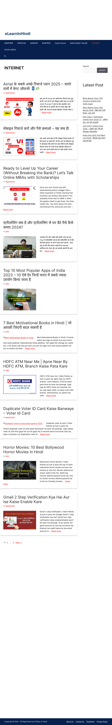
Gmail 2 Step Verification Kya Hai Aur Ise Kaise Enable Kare (36, 499)
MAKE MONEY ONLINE (78, 43)
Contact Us (80, 722)
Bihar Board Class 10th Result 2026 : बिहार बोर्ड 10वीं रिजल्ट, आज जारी (94, 110)
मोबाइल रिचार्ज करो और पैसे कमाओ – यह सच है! (36, 128)
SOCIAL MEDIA (10, 50)
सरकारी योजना (46, 43)
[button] (5, 56)
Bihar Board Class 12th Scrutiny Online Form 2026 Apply (93, 101)
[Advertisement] (20, 632)
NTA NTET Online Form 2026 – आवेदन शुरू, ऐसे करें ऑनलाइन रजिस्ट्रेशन (93, 129)
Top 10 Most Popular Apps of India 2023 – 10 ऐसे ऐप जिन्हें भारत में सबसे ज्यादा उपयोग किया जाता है (34, 275)
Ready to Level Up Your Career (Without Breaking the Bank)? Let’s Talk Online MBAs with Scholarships (38, 173)
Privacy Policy (102, 722)
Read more (47, 112)
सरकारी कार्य (34, 43)
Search (86, 66)
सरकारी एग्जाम (21, 43)
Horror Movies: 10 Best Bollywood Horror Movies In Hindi (33, 449)
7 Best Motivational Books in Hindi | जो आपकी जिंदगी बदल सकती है (37, 325)
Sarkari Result (60, 43)
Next (19, 542)
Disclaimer (90, 722)
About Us (70, 722)
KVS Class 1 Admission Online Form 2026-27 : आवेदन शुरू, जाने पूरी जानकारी (95, 119)
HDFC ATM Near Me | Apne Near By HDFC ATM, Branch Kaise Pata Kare (35, 363)
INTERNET (96, 43)
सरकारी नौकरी (8, 43)
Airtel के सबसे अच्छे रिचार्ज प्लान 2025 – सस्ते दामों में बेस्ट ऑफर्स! (37, 86)
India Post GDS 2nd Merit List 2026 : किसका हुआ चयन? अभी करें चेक (94, 138)
